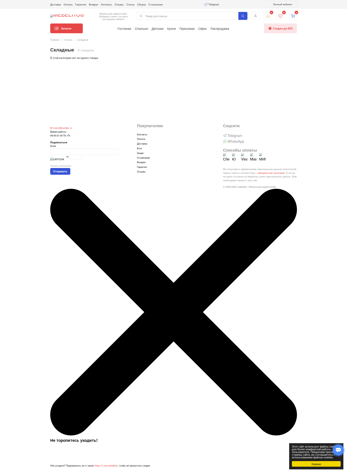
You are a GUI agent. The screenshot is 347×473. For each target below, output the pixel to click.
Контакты (106, 4)
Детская (158, 28)
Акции (140, 153)
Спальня (141, 28)
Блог (139, 148)
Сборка (141, 4)
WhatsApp (236, 141)
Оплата (68, 4)
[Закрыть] (173, 434)
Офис (202, 28)
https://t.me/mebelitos (106, 465)
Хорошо (316, 464)
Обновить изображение (60, 165)
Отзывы (119, 4)
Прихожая (187, 28)
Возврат (93, 4)
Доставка (55, 4)
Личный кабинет (282, 4)
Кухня (171, 28)
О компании (156, 4)
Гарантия (80, 4)
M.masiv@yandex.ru (61, 128)
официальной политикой (271, 173)
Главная (54, 39)
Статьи (130, 4)
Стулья (68, 39)
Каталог (66, 28)
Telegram (213, 4)
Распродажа (220, 28)
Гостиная (124, 28)
